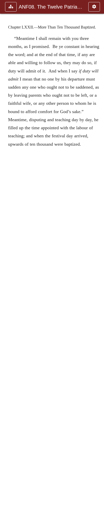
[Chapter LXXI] (6, 260)
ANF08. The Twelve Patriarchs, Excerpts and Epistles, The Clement (51, 7)
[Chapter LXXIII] (98, 260)
